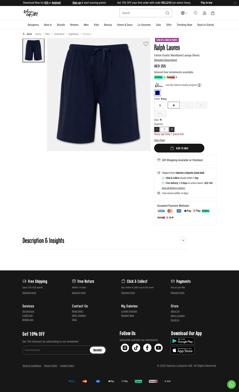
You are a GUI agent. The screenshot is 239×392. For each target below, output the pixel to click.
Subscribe (97, 350)
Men (47, 34)
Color (157, 98)
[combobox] (145, 13)
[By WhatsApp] (231, 384)
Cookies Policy (67, 365)
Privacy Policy (50, 365)
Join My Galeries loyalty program (181, 85)
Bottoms (87, 34)
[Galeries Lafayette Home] (31, 13)
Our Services (28, 311)
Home (38, 34)
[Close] (235, 3)
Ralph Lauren (167, 47)
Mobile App (27, 319)
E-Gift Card (27, 315)
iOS (39, 2)
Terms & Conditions (31, 365)
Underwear (59, 34)
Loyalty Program (129, 311)
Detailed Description (165, 60)
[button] (33, 24)
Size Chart (159, 140)
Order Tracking (79, 315)
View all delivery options (173, 188)
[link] (61, 24)
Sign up (69, 2)
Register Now (127, 315)
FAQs (74, 319)
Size (156, 119)
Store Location (178, 315)
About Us (175, 311)
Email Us (175, 320)
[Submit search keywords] (167, 13)
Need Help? (77, 311)
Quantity (158, 124)
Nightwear (74, 34)
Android (49, 2)
